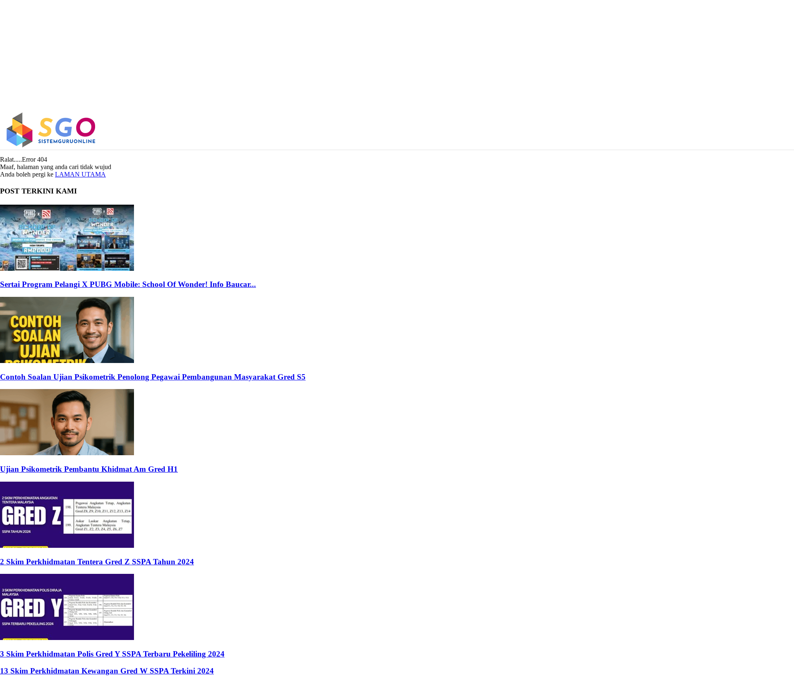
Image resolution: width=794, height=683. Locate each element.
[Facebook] (653, 130)
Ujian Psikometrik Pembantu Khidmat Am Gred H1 (89, 469)
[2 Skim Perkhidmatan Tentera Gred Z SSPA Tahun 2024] (67, 545)
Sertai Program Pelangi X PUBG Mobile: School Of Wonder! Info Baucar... (128, 284)
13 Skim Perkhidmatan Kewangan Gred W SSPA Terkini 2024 (107, 670)
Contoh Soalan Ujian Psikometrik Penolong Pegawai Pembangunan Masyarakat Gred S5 (153, 377)
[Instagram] (670, 130)
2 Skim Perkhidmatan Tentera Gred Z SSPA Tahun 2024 (97, 561)
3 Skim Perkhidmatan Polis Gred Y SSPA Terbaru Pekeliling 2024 (112, 654)
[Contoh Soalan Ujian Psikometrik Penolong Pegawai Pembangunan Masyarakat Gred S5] (67, 360)
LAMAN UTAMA (80, 174)
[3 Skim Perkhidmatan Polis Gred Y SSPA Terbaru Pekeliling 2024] (67, 637)
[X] (688, 130)
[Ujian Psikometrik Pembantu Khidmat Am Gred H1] (67, 452)
